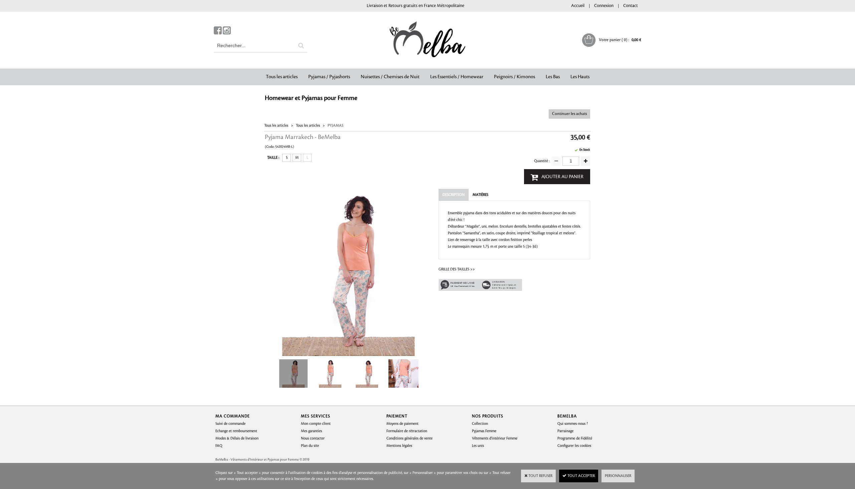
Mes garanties (311, 431)
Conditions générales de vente (409, 439)
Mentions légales (399, 446)
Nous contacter (313, 439)
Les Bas (553, 77)
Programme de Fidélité (574, 439)
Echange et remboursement (236, 431)
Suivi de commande (230, 424)
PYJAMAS (335, 126)
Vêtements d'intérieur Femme (494, 439)
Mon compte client (316, 424)
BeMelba (567, 416)
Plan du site (310, 446)
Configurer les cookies (574, 446)
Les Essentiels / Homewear (456, 77)
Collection (480, 424)
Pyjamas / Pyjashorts (329, 77)
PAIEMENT (396, 416)
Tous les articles (282, 77)
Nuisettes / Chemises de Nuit (390, 77)
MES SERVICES (315, 416)
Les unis (478, 446)
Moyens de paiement (402, 424)
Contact (630, 5)
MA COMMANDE (232, 416)
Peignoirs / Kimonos (514, 77)
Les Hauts (579, 77)
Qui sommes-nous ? (572, 424)
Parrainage (565, 431)
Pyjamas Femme (484, 431)
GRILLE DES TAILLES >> (457, 269)
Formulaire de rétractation (406, 431)
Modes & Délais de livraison (237, 439)
